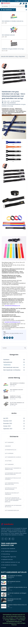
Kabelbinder (8, 446)
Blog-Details (22, 56)
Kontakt (4, 567)
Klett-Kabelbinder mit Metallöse (9, 565)
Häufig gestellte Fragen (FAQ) (9, 556)
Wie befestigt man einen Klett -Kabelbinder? (12, 493)
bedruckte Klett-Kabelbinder (7, 56)
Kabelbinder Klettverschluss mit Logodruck (13, 478)
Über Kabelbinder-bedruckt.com (9, 551)
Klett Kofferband (9, 453)
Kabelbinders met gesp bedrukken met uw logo (13, 334)
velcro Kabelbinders (10, 327)
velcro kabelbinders (15, 316)
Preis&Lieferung (6, 554)
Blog (16, 56)
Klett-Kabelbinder (9, 464)
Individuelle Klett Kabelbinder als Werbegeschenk (13, 468)
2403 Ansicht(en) (16, 101)
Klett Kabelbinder (9, 442)
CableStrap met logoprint (9, 276)
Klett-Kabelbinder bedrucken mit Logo (11, 562)
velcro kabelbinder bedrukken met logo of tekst (13, 272)
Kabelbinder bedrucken (7, 559)
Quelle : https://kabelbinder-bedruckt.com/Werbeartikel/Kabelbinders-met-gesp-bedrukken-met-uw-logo (14, 104)
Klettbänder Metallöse (10, 449)
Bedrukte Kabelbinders (8, 111)
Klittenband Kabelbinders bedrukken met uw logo (12, 109)
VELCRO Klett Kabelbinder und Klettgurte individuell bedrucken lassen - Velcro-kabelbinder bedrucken (13, 499)
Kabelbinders (7, 326)
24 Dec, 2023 (6, 101)
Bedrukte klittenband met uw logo (11, 275)
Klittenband (12, 278)
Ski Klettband (8, 460)
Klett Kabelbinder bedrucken (12, 510)
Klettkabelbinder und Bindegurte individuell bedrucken (13, 473)
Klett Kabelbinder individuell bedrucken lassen (12, 483)
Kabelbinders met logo (8, 108)
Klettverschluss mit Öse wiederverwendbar (11, 488)
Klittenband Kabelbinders (16, 287)
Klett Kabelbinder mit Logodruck (13, 457)
